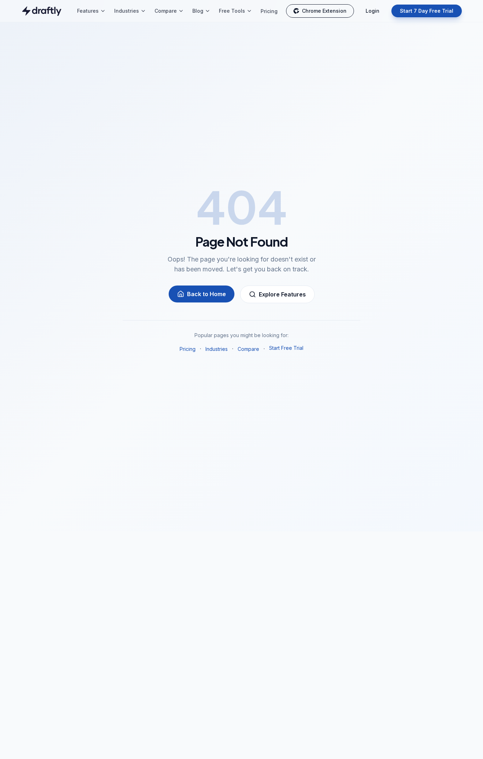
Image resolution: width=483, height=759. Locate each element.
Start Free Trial (286, 348)
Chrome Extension (324, 11)
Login (372, 11)
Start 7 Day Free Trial (426, 11)
